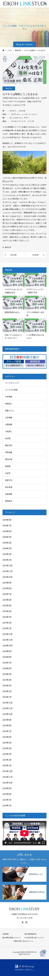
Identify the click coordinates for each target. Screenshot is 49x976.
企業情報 (6, 934)
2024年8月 (7, 657)
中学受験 (8, 397)
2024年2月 (7, 691)
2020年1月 (7, 805)
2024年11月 (8, 640)
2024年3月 (7, 685)
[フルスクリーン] (43, 843)
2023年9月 (7, 720)
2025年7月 (7, 594)
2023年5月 (7, 743)
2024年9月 (7, 651)
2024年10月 (8, 645)
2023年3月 (7, 754)
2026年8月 (7, 520)
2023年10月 (8, 714)
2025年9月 (7, 583)
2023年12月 (8, 703)
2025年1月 (7, 628)
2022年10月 (8, 783)
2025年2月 (7, 623)
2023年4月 (7, 748)
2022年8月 (7, 794)
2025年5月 (7, 606)
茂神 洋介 (9, 480)
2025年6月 (7, 600)
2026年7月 (7, 526)
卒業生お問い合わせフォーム (23, 941)
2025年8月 (7, 588)
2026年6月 (7, 531)
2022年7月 (7, 800)
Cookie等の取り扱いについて (34, 937)
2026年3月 (7, 548)
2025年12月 (8, 566)
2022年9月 (7, 788)
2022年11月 (8, 777)
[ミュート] (39, 843)
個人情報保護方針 (30, 934)
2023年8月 (7, 725)
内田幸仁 (8, 404)
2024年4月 (7, 680)
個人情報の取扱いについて (12, 937)
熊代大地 (8, 459)
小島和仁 (8, 431)
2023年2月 (7, 760)
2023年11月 (8, 708)
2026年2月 (7, 554)
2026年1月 (7, 560)
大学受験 (8, 418)
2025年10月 (8, 577)
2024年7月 (7, 663)
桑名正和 (9, 88)
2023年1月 (7, 765)
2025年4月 (7, 611)
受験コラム (9, 411)
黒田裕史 (8, 501)
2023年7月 (7, 731)
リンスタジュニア (12, 383)
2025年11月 (8, 571)
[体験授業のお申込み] (24, 886)
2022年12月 (8, 771)
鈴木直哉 (8, 487)
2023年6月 (7, 737)
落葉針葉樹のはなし (12, 312)
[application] (24, 833)
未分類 (7, 438)
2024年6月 (7, 668)
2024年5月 (7, 674)
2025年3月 (7, 617)
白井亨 (7, 473)
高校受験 (8, 494)
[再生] (6, 843)
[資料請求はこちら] (24, 868)
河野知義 (8, 452)
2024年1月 (7, 697)
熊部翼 (7, 466)
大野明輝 (8, 425)
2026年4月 (7, 543)
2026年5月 (7, 537)
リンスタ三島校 (11, 390)
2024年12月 (8, 634)
